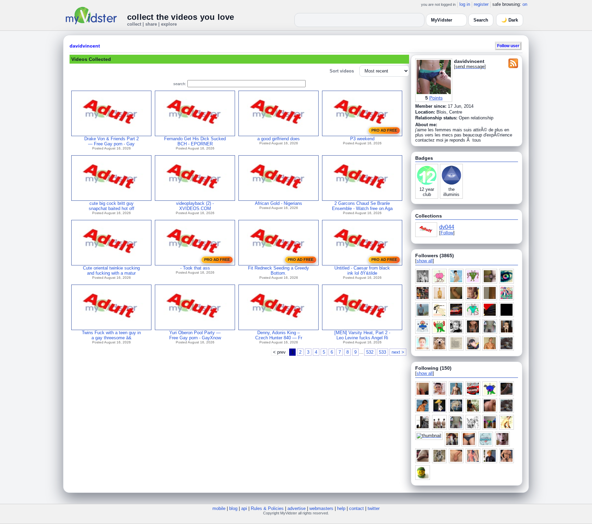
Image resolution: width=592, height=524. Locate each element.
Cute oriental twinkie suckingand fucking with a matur (111, 270)
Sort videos (342, 71)
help (341, 508)
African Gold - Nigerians (278, 203)
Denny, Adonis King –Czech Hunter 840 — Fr (278, 335)
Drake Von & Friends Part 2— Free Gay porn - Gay (111, 141)
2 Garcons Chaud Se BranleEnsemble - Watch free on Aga (362, 206)
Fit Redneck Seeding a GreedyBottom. (278, 270)
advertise (296, 508)
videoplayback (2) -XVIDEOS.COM (195, 206)
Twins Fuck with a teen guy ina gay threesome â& (111, 335)
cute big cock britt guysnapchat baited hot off (111, 206)
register (481, 4)
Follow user (508, 45)
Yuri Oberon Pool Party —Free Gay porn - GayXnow (195, 335)
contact (356, 508)
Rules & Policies (267, 508)
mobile (218, 508)
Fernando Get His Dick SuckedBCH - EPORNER (195, 141)
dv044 (446, 227)
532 (369, 352)
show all (425, 260)
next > (398, 352)
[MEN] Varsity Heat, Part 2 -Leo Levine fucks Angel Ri (362, 335)
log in (464, 4)
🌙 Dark (509, 20)
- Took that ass (195, 268)
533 (382, 352)
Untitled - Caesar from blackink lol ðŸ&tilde (362, 270)
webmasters (321, 508)
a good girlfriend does (278, 138)
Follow (447, 232)
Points (436, 98)
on (524, 4)
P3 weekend (362, 138)
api (244, 508)
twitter (374, 508)
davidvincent (85, 46)
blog (233, 508)
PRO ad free (384, 130)
